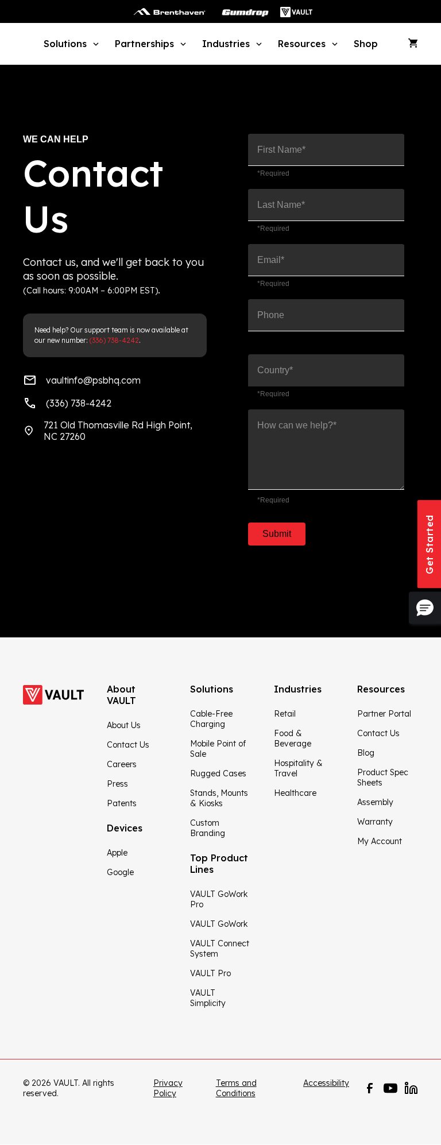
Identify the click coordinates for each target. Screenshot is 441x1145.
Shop (366, 43)
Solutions (65, 43)
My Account (379, 841)
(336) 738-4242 (114, 340)
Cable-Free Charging (211, 719)
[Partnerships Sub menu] (182, 43)
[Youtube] (390, 1088)
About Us (124, 725)
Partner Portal (384, 714)
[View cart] (413, 43)
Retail (285, 714)
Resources (302, 43)
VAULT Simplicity (208, 998)
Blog (365, 753)
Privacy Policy (168, 1088)
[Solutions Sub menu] (94, 43)
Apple (117, 853)
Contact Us (128, 745)
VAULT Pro (210, 973)
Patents (122, 803)
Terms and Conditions (236, 1088)
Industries (226, 43)
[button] (425, 608)
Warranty (375, 822)
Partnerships (144, 43)
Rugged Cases (218, 773)
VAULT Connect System (219, 948)
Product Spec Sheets (382, 777)
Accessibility (326, 1083)
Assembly (375, 802)
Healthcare (295, 793)
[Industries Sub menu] (258, 43)
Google (120, 872)
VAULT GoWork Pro (218, 899)
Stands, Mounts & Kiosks (219, 798)
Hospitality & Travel (298, 768)
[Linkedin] (411, 1088)
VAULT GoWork (218, 924)
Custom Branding (207, 828)
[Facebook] (370, 1088)
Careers (122, 764)
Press (117, 784)
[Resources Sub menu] (333, 43)
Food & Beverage (292, 738)
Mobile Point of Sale (218, 748)
